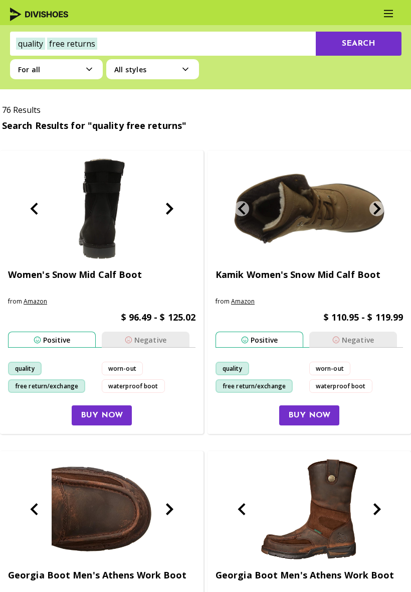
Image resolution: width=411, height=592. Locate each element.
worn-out (122, 368)
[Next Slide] (169, 208)
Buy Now (102, 415)
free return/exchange (46, 386)
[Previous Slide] (34, 208)
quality (25, 368)
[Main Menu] (388, 13)
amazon (35, 301)
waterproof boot (133, 386)
